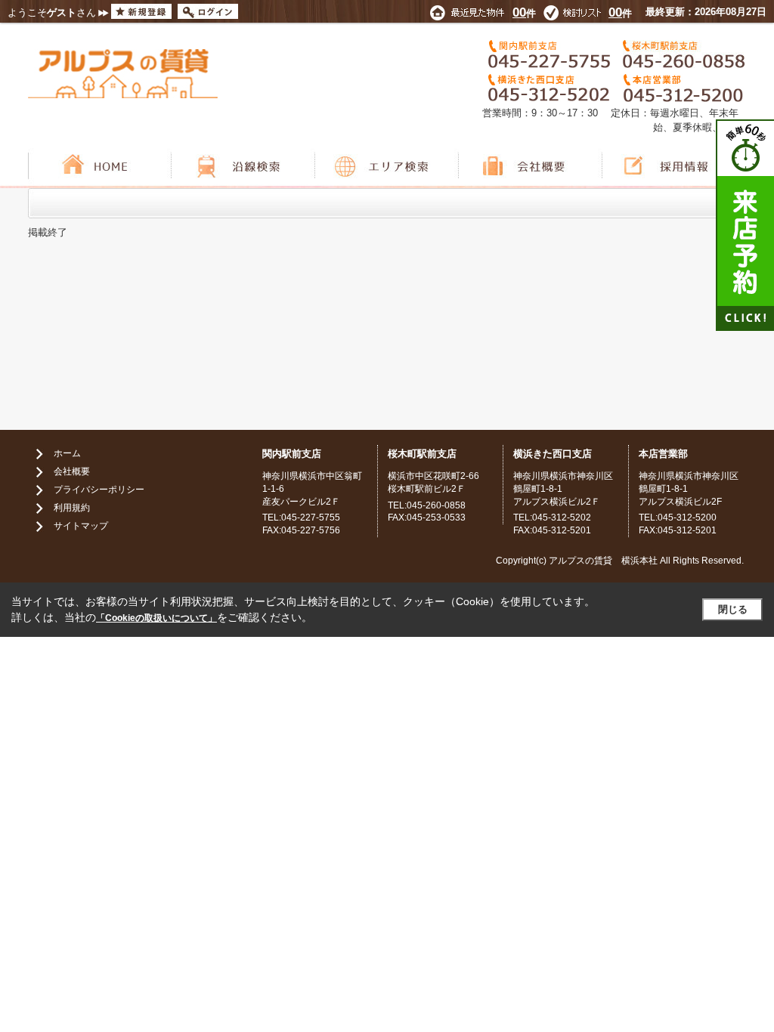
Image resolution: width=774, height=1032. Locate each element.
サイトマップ (81, 526)
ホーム (67, 453)
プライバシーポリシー (99, 489)
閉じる (733, 609)
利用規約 (72, 507)
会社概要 (72, 471)
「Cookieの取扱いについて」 (156, 618)
